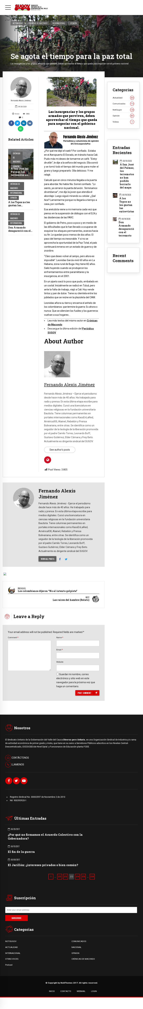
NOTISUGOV (10, 941)
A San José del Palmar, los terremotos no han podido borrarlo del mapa (20, 176)
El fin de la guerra (21, 852)
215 (83, 876)
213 (71, 876)
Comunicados (123, 103)
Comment (13, 637)
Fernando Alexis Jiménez (21, 100)
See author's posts (60, 449)
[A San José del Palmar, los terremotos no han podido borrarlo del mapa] (21, 164)
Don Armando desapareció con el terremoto (19, 230)
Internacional (58, 23)
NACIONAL (76, 947)
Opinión (73, 23)
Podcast (8, 965)
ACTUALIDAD (11, 947)
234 (92, 876)
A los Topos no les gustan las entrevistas (19, 205)
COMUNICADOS (79, 941)
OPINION (75, 953)
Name (59, 637)
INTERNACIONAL (12, 953)
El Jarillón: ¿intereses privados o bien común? (43, 865)
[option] (71, 91)
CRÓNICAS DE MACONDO (83, 959)
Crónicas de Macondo (37, 23)
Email (59, 649)
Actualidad (18, 23)
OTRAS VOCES (11, 959)
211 (59, 876)
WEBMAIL (81, 991)
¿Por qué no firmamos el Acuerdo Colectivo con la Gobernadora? (45, 836)
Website (59, 662)
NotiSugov (123, 110)
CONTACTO (65, 991)
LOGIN (94, 991)
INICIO (52, 991)
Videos (123, 122)
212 (65, 876)
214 (77, 876)
